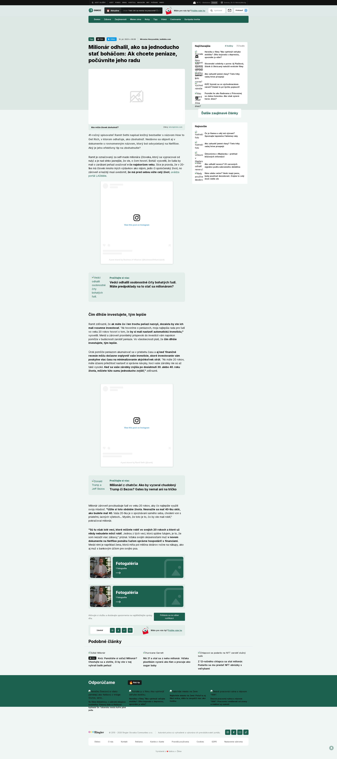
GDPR (214, 742)
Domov (97, 19)
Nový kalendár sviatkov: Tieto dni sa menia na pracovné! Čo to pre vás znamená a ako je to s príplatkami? (146, 10)
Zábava (107, 19)
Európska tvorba (192, 19)
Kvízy (147, 19)
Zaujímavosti (121, 19)
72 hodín (240, 46)
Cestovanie (175, 19)
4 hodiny (229, 46)
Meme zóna (135, 19)
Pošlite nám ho (198, 10)
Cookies (200, 742)
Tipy (155, 19)
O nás (110, 742)
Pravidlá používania (180, 742)
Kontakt (124, 742)
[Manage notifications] (331, 748)
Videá (164, 19)
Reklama (139, 742)
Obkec (97, 742)
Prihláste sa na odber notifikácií (169, 616)
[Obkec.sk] (94, 10)
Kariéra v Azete (157, 742)
